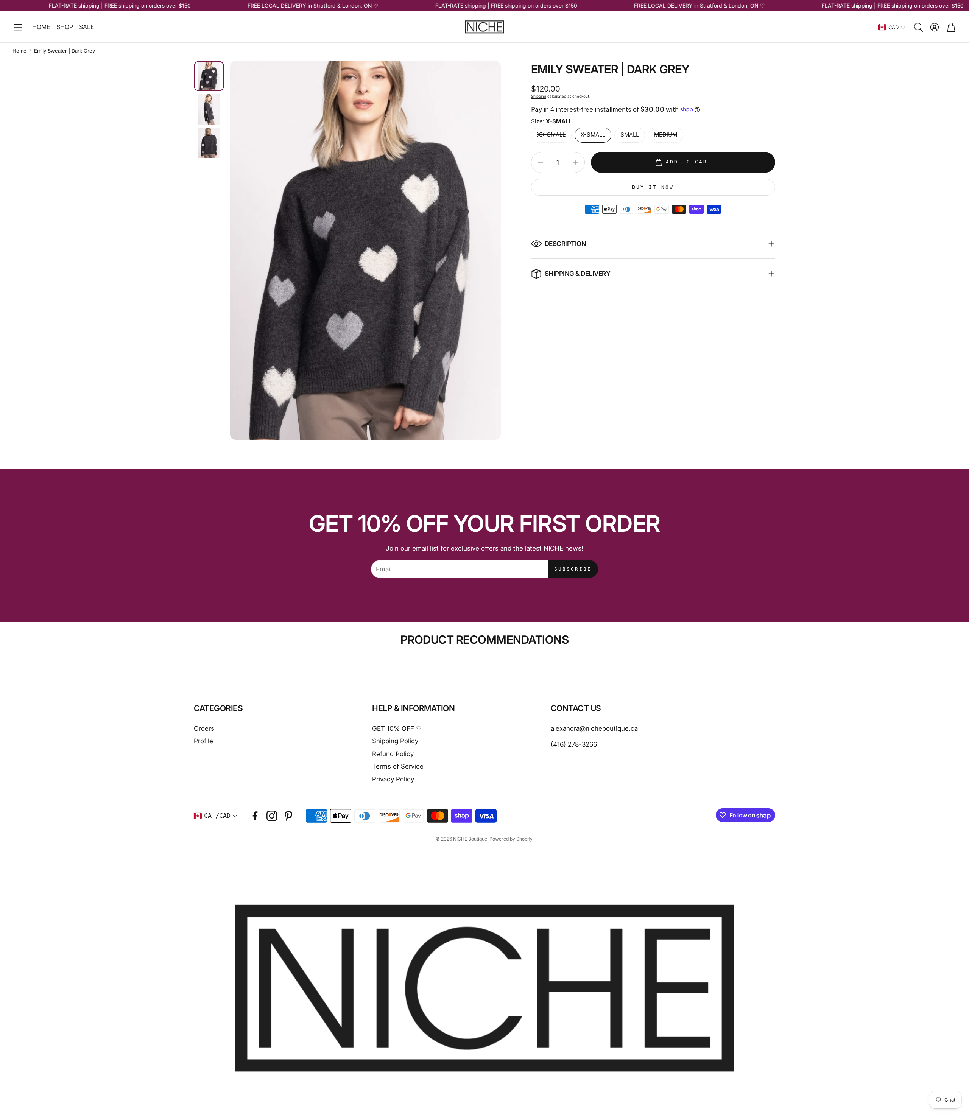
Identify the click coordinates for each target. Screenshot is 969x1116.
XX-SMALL (551, 134)
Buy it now (653, 187)
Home (19, 51)
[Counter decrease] (540, 162)
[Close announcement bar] (961, 5)
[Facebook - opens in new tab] (255, 816)
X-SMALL (593, 134)
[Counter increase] (575, 162)
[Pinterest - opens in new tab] (288, 816)
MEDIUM (665, 134)
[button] (17, 27)
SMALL (629, 134)
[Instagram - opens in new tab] (271, 816)
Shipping (538, 96)
